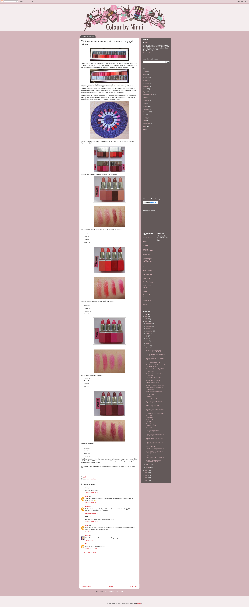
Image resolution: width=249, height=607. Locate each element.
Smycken (145, 109)
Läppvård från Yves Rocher (153, 378)
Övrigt (144, 129)
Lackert (87, 535)
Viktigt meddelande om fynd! (154, 391)
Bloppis (145, 71)
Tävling (145, 117)
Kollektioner (146, 83)
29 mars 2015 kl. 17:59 (91, 503)
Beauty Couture (147, 238)
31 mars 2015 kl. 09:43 (91, 513)
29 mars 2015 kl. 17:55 (91, 492)
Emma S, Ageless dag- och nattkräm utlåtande (153, 431)
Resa (144, 103)
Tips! (147, 455)
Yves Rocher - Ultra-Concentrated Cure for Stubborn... (155, 365)
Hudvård (145, 77)
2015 (146, 321)
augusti (148, 333)
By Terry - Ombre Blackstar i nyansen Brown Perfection (154, 351)
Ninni (87, 496)
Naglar (144, 92)
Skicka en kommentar (89, 552)
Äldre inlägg (134, 586)
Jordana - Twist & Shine (152, 399)
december (149, 323)
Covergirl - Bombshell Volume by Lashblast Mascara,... (155, 435)
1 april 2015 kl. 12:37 (91, 532)
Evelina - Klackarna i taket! (148, 249)
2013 (146, 473)
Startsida (110, 586)
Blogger (139, 603)
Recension (146, 100)
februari (148, 465)
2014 (146, 470)
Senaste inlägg (86, 586)
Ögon (144, 126)
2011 (146, 477)
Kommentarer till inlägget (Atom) (114, 591)
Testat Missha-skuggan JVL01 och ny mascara (154, 452)
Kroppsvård (146, 86)
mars (147, 346)
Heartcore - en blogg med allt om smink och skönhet (147, 261)
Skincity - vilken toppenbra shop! (155, 448)
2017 (146, 316)
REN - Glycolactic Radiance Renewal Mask (154, 402)
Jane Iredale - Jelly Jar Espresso (155, 413)
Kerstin (87, 506)
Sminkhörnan (147, 300)
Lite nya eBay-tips (151, 446)
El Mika (145, 245)
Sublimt (145, 304)
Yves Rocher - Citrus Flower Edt (155, 457)
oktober (148, 328)
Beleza (145, 241)
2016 (146, 319)
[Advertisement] (109, 570)
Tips (144, 115)
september (149, 331)
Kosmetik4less (150, 428)
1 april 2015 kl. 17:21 (91, 540)
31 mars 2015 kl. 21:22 (91, 521)
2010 (146, 480)
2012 (146, 475)
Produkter (145, 97)
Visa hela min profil (148, 53)
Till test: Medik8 (150, 371)
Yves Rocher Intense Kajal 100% (155, 369)
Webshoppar (146, 123)
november (149, 326)
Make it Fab (146, 278)
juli (147, 336)
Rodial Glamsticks (151, 348)
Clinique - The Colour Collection (155, 385)
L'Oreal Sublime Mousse (153, 382)
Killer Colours (147, 270)
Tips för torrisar (150, 394)
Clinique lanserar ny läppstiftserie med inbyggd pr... (155, 355)
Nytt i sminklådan (91, 479)
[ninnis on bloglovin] (150, 203)
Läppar (144, 89)
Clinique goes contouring (153, 380)
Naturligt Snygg (148, 282)
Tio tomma (146, 112)
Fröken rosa (146, 254)
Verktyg (145, 120)
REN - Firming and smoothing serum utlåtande (154, 424)
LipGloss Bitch (147, 274)
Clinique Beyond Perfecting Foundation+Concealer (153, 460)
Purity (145, 291)
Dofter (144, 74)
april (147, 343)
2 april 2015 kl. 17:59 (91, 548)
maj (147, 341)
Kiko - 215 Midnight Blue (153, 362)
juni (147, 338)
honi (144, 267)
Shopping (145, 106)
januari (148, 467)
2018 (146, 314)
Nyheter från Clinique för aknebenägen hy (152, 406)
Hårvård (145, 80)
